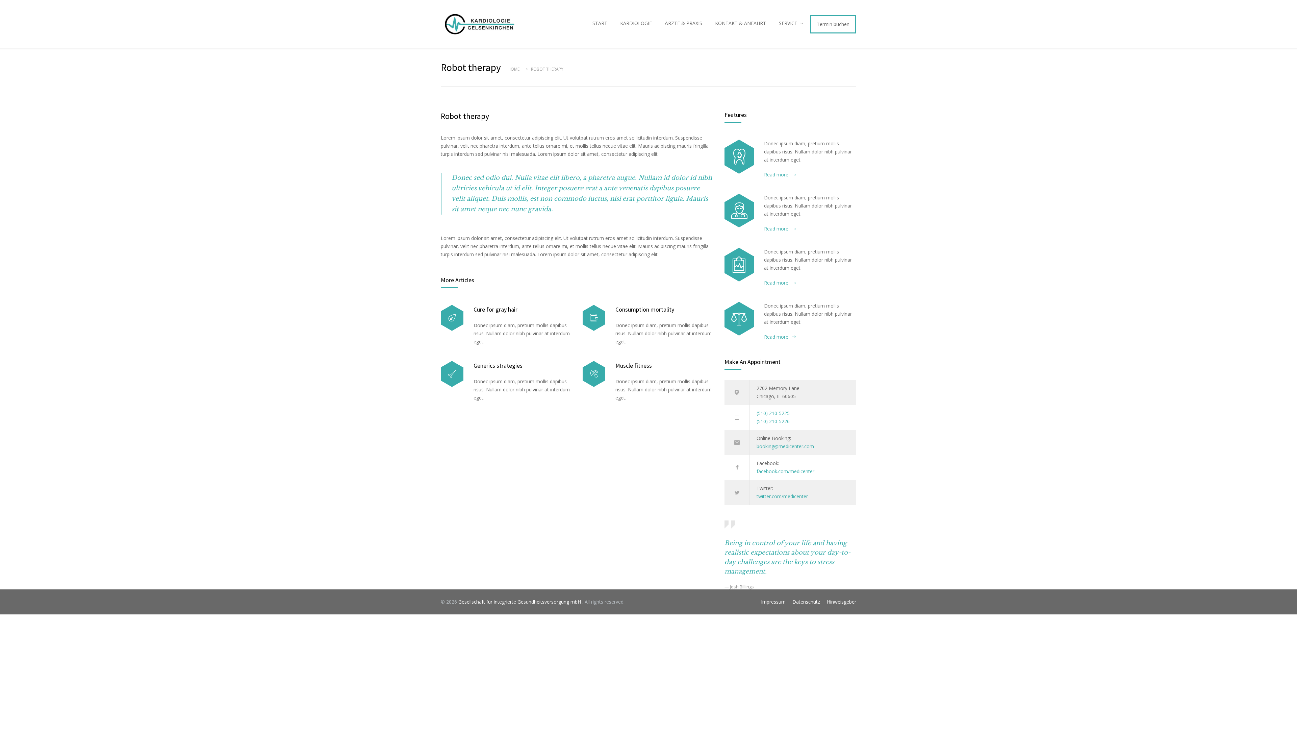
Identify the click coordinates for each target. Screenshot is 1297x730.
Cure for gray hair (495, 309)
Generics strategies (498, 365)
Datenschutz (806, 602)
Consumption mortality (644, 309)
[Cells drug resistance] (739, 210)
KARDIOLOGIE (636, 23)
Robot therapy (465, 116)
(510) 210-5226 (773, 421)
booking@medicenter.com (785, 446)
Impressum (773, 602)
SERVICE (788, 23)
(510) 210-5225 (773, 413)
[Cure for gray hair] (452, 317)
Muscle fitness (633, 365)
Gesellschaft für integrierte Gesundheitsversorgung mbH (520, 602)
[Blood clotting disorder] (739, 156)
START (599, 23)
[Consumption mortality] (594, 317)
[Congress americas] (739, 264)
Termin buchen (833, 24)
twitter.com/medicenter (782, 496)
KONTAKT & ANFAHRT (740, 23)
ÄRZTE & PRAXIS (683, 23)
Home (513, 69)
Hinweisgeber (841, 602)
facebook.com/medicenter (785, 471)
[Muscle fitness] (594, 374)
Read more (776, 174)
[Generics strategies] (452, 374)
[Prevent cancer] (739, 318)
